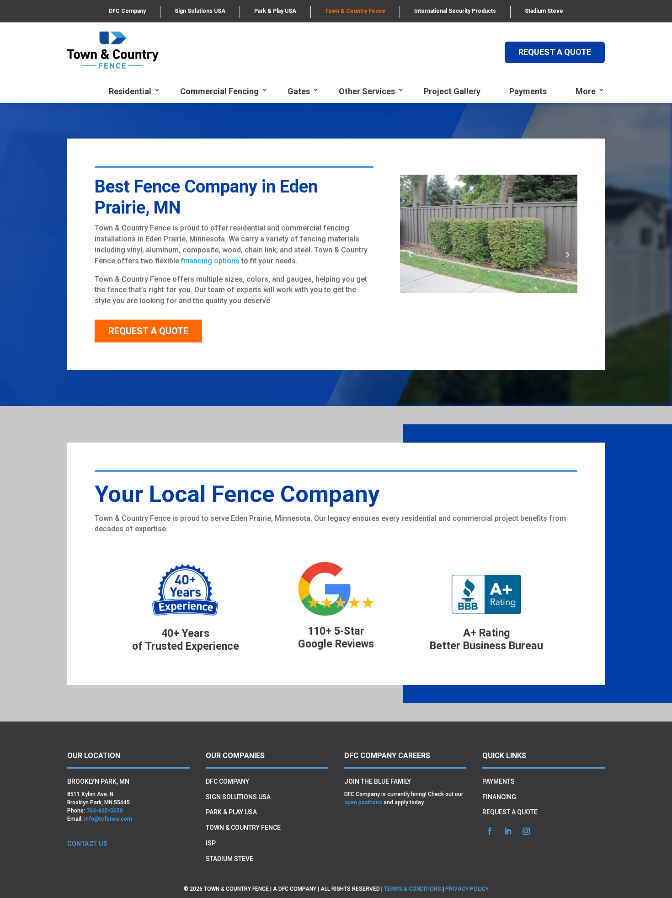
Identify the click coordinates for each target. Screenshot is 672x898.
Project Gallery (452, 91)
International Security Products (455, 11)
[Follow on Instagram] (526, 831)
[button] (567, 254)
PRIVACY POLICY (467, 889)
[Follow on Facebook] (489, 831)
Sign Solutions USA (200, 11)
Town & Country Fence (355, 11)
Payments (528, 91)
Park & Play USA (275, 11)
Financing (499, 797)
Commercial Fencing (219, 91)
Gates (299, 91)
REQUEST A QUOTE (554, 52)
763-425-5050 (104, 810)
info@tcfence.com (108, 819)
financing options (210, 261)
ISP (211, 843)
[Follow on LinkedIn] (508, 831)
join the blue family (377, 781)
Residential (130, 91)
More (586, 91)
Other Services (367, 91)
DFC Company (127, 11)
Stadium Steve (544, 11)
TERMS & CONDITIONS (412, 889)
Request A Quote (148, 331)
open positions (363, 802)
